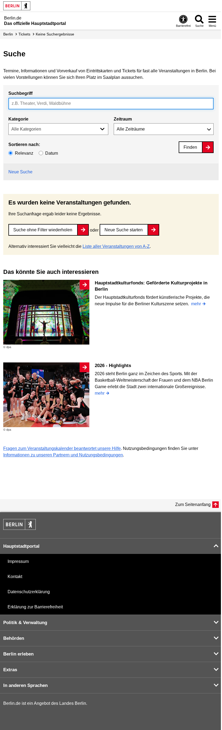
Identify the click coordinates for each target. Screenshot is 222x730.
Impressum (18, 561)
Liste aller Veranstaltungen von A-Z (116, 246)
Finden (190, 147)
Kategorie (18, 119)
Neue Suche (20, 172)
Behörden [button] (13, 638)
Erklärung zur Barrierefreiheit (35, 607)
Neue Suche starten (124, 230)
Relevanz (24, 153)
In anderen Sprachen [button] (25, 685)
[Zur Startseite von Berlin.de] (19, 528)
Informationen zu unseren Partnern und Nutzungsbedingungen (63, 455)
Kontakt (15, 576)
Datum (51, 153)
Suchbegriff (20, 93)
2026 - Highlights (113, 365)
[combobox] (111, 103)
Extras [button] (10, 669)
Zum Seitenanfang (193, 504)
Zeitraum (123, 119)
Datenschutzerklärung (29, 591)
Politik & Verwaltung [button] (25, 622)
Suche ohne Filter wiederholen (42, 230)
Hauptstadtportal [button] (21, 546)
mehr (196, 303)
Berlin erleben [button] (18, 654)
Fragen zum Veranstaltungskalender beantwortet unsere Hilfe (62, 448)
